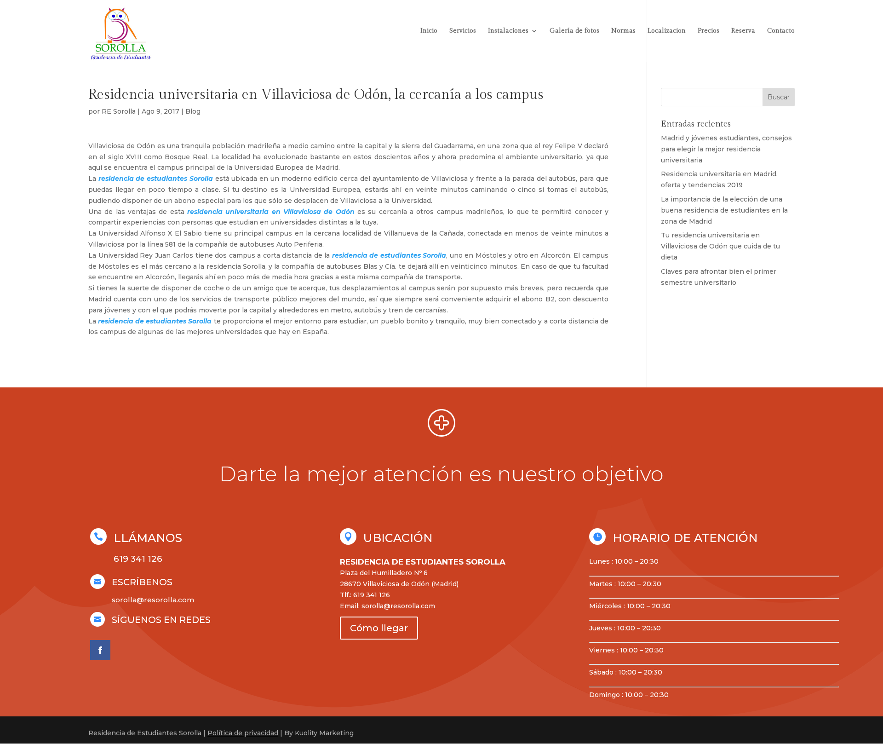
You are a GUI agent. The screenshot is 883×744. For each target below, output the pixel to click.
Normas (623, 31)
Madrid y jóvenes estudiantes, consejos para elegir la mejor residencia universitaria (726, 149)
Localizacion (667, 31)
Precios (708, 31)
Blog (193, 111)
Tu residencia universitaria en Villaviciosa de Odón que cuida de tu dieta (720, 246)
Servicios (462, 31)
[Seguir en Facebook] (100, 650)
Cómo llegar (379, 628)
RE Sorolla (119, 111)
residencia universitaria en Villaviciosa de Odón (271, 212)
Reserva (743, 31)
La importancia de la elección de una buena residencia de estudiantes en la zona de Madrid (724, 210)
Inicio (428, 31)
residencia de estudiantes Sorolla (155, 178)
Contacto (781, 31)
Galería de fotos (574, 31)
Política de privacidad (242, 733)
